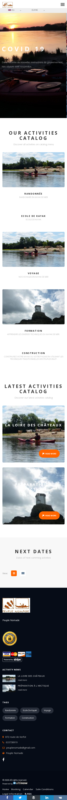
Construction (28, 717)
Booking (15, 789)
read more (22, 680)
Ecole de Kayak (30, 710)
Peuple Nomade (14, 753)
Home (5, 789)
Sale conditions (45, 789)
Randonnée (10, 710)
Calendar (28, 789)
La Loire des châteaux (31, 676)
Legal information (12, 793)
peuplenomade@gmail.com (20, 747)
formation (10, 717)
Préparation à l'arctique (33, 686)
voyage (47, 710)
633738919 (12, 742)
